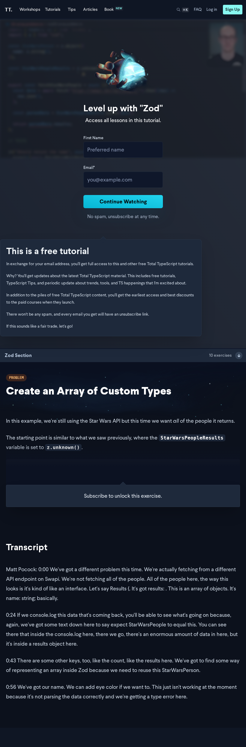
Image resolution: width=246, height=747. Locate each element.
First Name (93, 138)
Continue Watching (123, 201)
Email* (89, 168)
